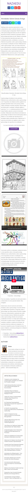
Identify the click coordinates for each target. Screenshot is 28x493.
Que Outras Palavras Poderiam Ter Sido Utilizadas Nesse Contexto (13, 449)
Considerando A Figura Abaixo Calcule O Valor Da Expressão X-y (12, 477)
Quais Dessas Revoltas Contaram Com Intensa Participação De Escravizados (12, 386)
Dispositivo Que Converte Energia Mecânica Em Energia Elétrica (12, 473)
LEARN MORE (14, 128)
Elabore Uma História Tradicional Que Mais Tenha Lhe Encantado (13, 468)
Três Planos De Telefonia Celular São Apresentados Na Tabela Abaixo (13, 426)
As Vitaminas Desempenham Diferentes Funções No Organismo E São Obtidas (13, 404)
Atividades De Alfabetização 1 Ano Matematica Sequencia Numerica (13, 454)
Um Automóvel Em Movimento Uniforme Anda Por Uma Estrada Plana (12, 463)
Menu (3, 13)
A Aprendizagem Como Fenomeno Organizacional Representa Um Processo (13, 431)
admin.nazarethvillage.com (8, 489)
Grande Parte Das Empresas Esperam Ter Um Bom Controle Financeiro (13, 445)
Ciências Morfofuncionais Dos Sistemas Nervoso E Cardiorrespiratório (12, 421)
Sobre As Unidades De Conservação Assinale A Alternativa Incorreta (13, 436)
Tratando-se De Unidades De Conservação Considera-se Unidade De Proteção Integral (13, 381)
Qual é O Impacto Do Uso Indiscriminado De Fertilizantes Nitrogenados (12, 415)
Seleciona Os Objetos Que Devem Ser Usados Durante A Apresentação (13, 440)
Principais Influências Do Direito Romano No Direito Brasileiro (12, 458)
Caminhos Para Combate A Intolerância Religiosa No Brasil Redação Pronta (12, 392)
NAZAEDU (14, 3)
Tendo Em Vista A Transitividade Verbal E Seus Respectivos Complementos (12, 398)
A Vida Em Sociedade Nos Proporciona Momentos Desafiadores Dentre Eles (14, 409)
